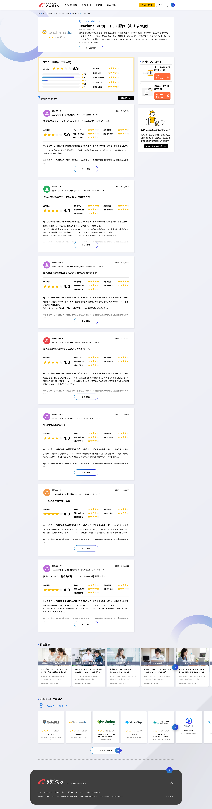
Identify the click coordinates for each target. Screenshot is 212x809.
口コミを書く (111, 5)
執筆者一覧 (59, 792)
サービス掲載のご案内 (89, 792)
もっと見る (86, 169)
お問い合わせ (71, 792)
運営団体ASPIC (116, 796)
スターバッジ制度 (104, 796)
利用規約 (40, 796)
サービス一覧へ (106, 750)
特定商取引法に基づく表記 (69, 796)
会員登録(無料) (147, 5)
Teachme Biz (76, 13)
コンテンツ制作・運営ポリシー (88, 796)
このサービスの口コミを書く (154, 146)
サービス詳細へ (91, 48)
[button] (37, 667)
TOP (39, 13)
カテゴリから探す (71, 5)
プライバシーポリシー (52, 796)
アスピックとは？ (45, 792)
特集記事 (99, 5)
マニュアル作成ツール (62, 13)
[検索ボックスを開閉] (172, 5)
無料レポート (86, 5)
